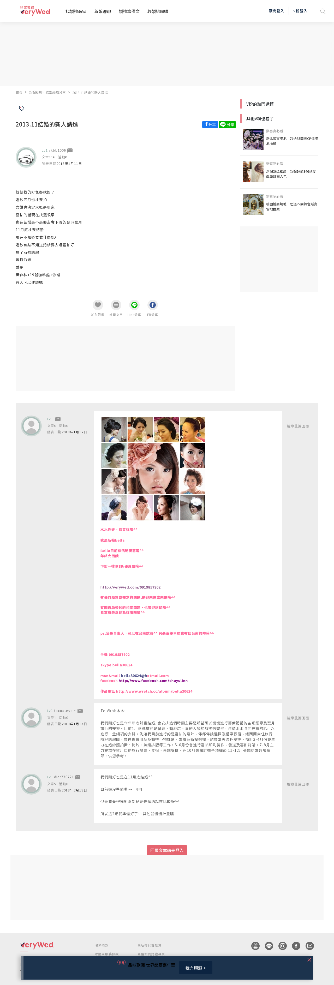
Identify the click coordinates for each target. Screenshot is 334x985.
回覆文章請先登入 (167, 850)
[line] (266, 946)
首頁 (19, 92)
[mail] (307, 946)
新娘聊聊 (102, 11)
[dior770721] (31, 784)
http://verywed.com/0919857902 (130, 587)
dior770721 (64, 776)
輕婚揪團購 (157, 11)
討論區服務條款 (107, 954)
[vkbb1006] (26, 157)
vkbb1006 (57, 150)
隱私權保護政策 (150, 945)
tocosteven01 (66, 710)
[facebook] (293, 946)
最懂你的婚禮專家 (151, 954)
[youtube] (253, 946)
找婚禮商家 (75, 11)
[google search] (323, 11)
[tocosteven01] (31, 718)
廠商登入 (276, 10)
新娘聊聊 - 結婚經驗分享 (47, 92)
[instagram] (280, 946)
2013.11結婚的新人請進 (90, 92)
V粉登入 (300, 10)
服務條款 (102, 945)
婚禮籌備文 (129, 11)
